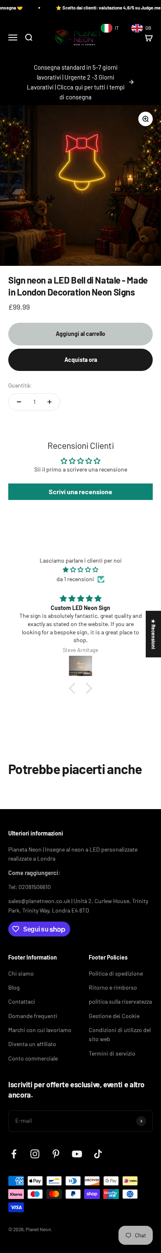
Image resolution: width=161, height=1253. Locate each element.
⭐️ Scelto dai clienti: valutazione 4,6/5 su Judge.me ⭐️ (103, 7)
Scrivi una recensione (80, 491)
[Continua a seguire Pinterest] (56, 1153)
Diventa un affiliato (32, 1043)
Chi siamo (21, 973)
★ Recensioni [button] (153, 634)
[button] (74, 688)
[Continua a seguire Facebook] (13, 1153)
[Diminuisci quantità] (19, 402)
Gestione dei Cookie (114, 1015)
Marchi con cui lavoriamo (39, 1029)
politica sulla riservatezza (120, 1001)
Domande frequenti (32, 1015)
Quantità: (20, 385)
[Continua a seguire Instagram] (34, 1153)
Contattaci (21, 1001)
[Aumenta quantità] (49, 402)
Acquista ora (80, 359)
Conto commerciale (33, 1058)
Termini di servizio (112, 1053)
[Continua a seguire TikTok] (98, 1153)
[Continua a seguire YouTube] (77, 1153)
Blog (13, 987)
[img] (80, 569)
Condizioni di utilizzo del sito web (120, 1034)
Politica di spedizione (116, 973)
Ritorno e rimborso (113, 987)
